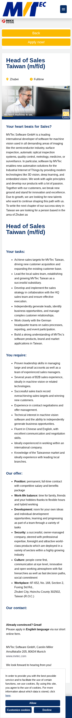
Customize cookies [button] (18, 709)
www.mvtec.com (16, 656)
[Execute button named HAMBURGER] (63, 9)
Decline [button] (47, 709)
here (7, 695)
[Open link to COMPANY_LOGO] (24, 9)
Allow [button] (32, 702)
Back (36, 33)
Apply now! (36, 42)
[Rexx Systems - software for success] (8, 21)
